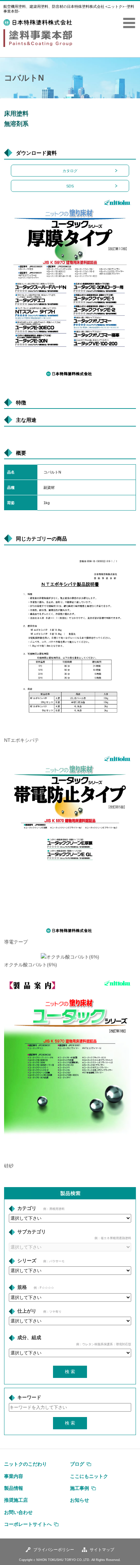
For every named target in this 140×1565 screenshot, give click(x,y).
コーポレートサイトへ (28, 1524)
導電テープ (16, 942)
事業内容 (13, 1476)
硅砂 (9, 1165)
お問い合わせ (18, 1512)
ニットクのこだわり (25, 1464)
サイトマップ (102, 1549)
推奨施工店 (16, 1500)
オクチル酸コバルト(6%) (30, 964)
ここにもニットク (89, 1476)
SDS (70, 186)
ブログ (77, 1464)
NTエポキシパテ (21, 740)
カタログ (70, 171)
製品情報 (13, 1488)
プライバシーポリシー (53, 1549)
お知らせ (79, 1500)
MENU (129, 23)
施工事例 (79, 1488)
